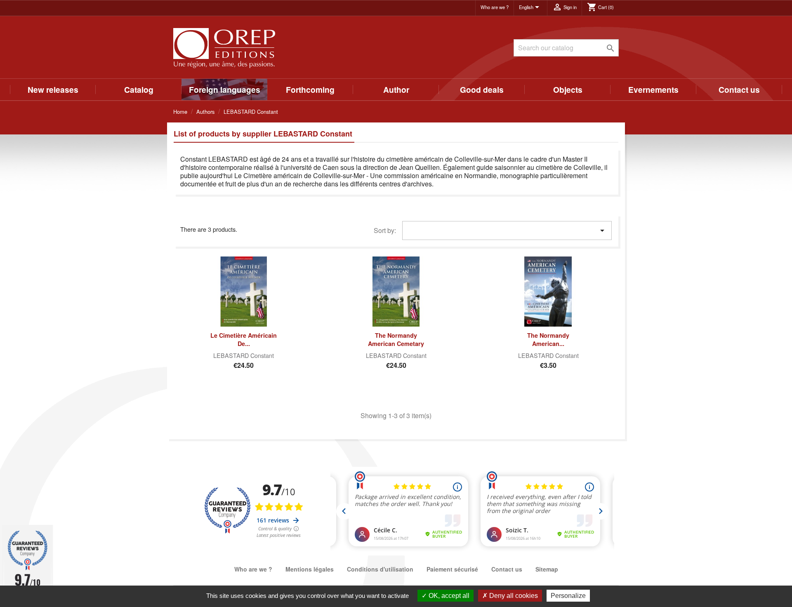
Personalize (568, 595)
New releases (53, 89)
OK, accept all (448, 595)
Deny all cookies (513, 595)
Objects (567, 89)
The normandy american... (548, 339)
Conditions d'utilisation (380, 569)
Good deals (482, 89)
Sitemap (546, 569)
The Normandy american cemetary (396, 339)
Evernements (653, 89)
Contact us (739, 89)
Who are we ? (495, 7)
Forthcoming (310, 89)
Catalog (138, 89)
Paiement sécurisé (452, 569)
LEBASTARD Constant (243, 355)
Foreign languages (224, 89)
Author (396, 89)
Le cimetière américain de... (243, 339)
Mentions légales (309, 569)
